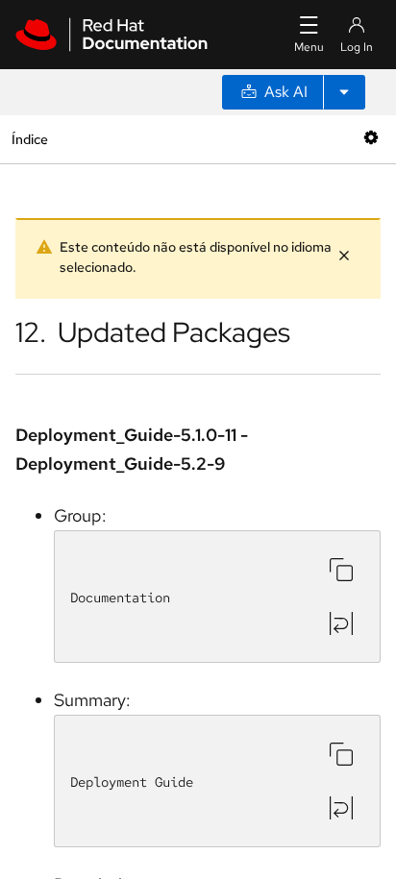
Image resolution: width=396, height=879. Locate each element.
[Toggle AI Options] (344, 92)
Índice (29, 139)
